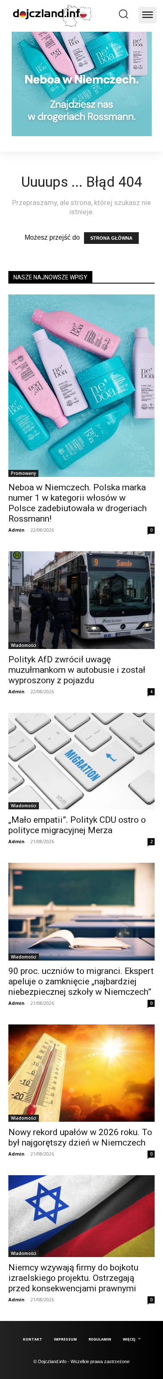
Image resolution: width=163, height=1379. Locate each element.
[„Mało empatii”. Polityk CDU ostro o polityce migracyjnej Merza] (81, 761)
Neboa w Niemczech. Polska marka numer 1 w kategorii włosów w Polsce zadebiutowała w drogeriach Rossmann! (77, 503)
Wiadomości (23, 645)
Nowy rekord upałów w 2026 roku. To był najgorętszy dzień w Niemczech (80, 1137)
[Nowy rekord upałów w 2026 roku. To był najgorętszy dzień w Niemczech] (81, 1073)
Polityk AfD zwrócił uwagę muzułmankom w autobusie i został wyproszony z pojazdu (76, 669)
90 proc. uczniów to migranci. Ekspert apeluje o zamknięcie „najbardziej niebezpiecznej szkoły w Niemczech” (81, 981)
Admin (16, 530)
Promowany (23, 473)
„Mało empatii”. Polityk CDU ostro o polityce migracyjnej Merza (77, 825)
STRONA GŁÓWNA (111, 238)
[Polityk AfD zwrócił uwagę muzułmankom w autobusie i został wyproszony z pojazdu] (81, 600)
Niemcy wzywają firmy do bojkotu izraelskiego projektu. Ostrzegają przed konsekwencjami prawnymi (73, 1277)
